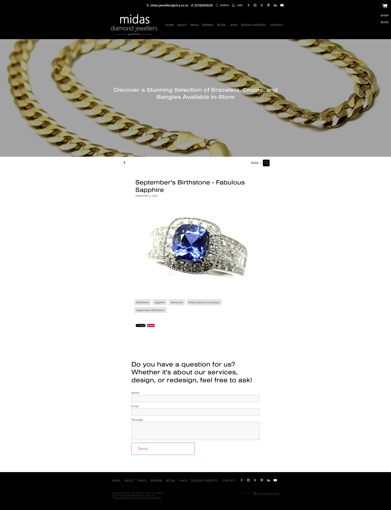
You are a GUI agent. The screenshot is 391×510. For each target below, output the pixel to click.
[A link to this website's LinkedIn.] (275, 5)
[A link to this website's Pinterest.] (268, 5)
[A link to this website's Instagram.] (255, 5)
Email (135, 406)
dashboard (137, 492)
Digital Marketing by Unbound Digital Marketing (137, 498)
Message (137, 419)
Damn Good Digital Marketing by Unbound (133, 495)
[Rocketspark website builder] (261, 494)
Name (135, 392)
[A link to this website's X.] (262, 5)
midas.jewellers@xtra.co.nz (169, 5)
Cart (239, 5)
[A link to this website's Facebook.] (248, 5)
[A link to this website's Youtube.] (282, 5)
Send (143, 448)
